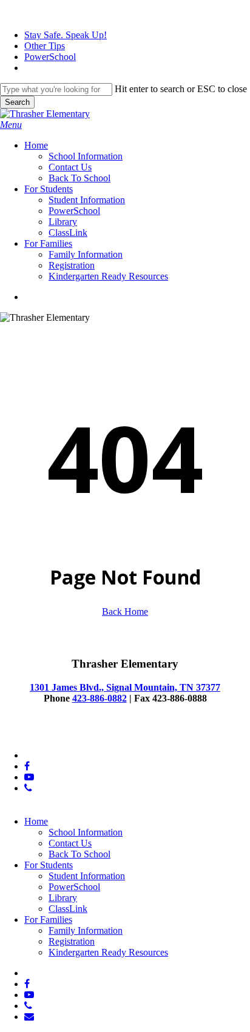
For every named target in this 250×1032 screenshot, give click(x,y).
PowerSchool (74, 887)
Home (36, 821)
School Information (86, 832)
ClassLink (68, 908)
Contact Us (70, 843)
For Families (48, 919)
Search (17, 102)
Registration (72, 941)
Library (63, 898)
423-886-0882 (99, 698)
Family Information (86, 930)
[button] (11, 124)
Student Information (87, 876)
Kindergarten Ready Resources (108, 952)
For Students (48, 865)
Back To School (79, 854)
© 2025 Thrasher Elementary (56, 734)
